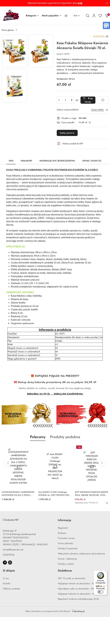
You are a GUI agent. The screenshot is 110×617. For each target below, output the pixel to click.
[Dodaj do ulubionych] (102, 100)
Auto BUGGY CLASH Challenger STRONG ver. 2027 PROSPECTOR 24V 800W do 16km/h (53, 493)
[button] (32, 15)
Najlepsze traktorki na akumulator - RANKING (80, 593)
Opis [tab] (11, 160)
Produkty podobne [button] (65, 437)
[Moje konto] (94, 15)
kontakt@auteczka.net (13, 549)
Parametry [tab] (26, 160)
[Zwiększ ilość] (71, 100)
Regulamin (63, 527)
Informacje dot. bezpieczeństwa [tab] (57, 160)
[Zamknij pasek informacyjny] (107, 3)
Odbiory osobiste (11, 588)
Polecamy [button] (37, 437)
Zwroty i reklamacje (67, 558)
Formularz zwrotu (66, 538)
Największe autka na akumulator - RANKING (79, 588)
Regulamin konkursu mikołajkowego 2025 (78, 599)
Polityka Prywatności (68, 548)
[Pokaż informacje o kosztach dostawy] (89, 122)
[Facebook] (5, 563)
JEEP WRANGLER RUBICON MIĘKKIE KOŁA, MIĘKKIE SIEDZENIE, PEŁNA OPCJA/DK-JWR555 (91, 493)
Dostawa (62, 533)
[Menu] (105, 572)
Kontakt (6, 583)
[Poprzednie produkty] (8, 463)
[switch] (100, 592)
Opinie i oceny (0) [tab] (91, 160)
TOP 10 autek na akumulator (72, 578)
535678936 (8, 554)
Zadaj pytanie (67, 132)
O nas (6, 578)
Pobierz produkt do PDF (72, 143)
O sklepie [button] (9, 571)
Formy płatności (65, 543)
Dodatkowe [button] (65, 571)
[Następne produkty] (102, 463)
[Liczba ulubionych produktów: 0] (100, 15)
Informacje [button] (64, 520)
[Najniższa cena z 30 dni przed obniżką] (106, 502)
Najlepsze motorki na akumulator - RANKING (80, 583)
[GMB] (106, 25)
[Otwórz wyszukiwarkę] (87, 15)
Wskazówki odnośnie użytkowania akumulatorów (81, 553)
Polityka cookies (66, 564)
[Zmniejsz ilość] (59, 100)
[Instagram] (10, 563)
